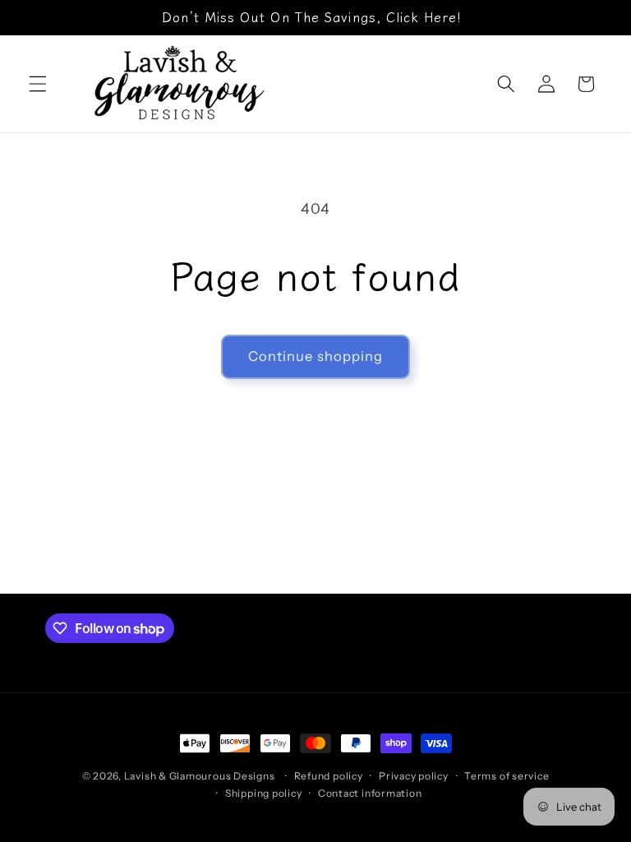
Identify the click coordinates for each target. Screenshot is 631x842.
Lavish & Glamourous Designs (199, 776)
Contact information (370, 793)
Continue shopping (316, 356)
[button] (38, 84)
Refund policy (328, 776)
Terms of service (506, 776)
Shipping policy (263, 793)
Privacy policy (414, 776)
